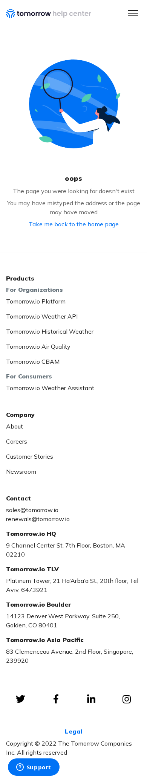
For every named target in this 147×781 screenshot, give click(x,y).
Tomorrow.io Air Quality (38, 346)
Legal (74, 731)
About (14, 426)
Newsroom (21, 471)
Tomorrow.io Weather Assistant (50, 388)
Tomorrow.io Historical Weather (49, 331)
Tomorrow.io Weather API (42, 316)
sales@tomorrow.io (32, 510)
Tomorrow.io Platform (36, 301)
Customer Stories (29, 456)
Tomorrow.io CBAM (33, 361)
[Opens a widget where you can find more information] (34, 767)
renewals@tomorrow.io (38, 519)
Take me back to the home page (74, 224)
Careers (16, 441)
